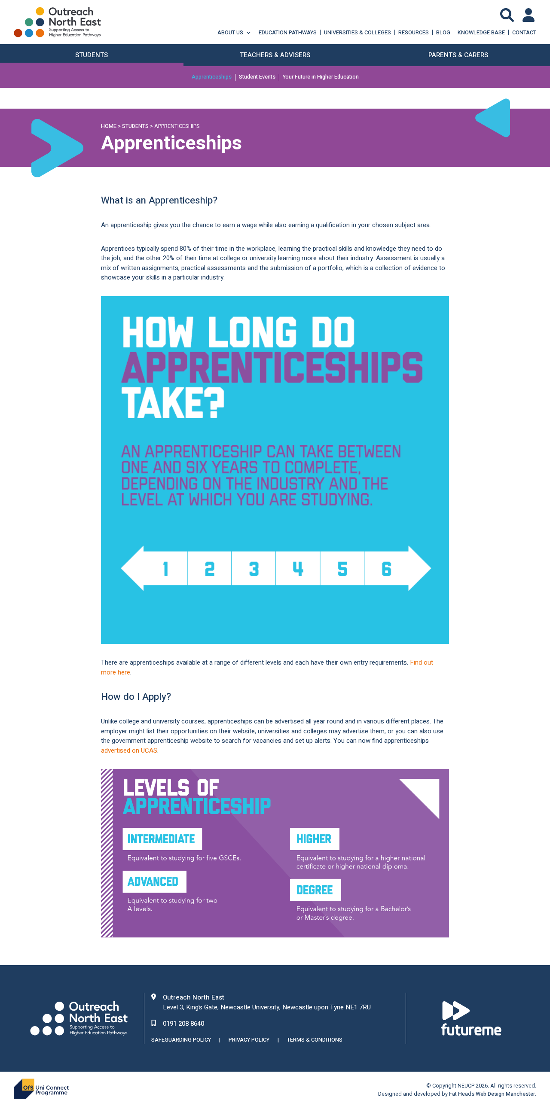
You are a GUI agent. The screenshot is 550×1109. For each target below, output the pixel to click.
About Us (230, 32)
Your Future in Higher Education (321, 77)
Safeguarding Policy (181, 1040)
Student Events (257, 77)
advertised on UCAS (129, 750)
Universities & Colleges (357, 32)
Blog (443, 32)
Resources (413, 32)
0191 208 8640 (183, 1023)
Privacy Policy (249, 1040)
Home (108, 126)
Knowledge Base (481, 32)
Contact (524, 32)
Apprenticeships (212, 77)
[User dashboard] (529, 15)
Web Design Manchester (505, 1094)
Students (135, 126)
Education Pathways (288, 32)
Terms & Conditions (314, 1040)
